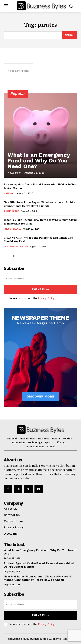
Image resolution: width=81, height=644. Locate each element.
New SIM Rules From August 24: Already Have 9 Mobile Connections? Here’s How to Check (39, 204)
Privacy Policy (46, 298)
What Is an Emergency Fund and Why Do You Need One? (39, 160)
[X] (28, 489)
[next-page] (12, 256)
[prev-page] (6, 256)
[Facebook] (8, 489)
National (9, 193)
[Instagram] (18, 489)
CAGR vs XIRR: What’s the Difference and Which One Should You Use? (38, 239)
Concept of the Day (16, 246)
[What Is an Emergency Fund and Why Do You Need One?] (40, 135)
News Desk (14, 172)
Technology (11, 211)
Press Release (12, 229)
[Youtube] (38, 489)
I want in (38, 289)
